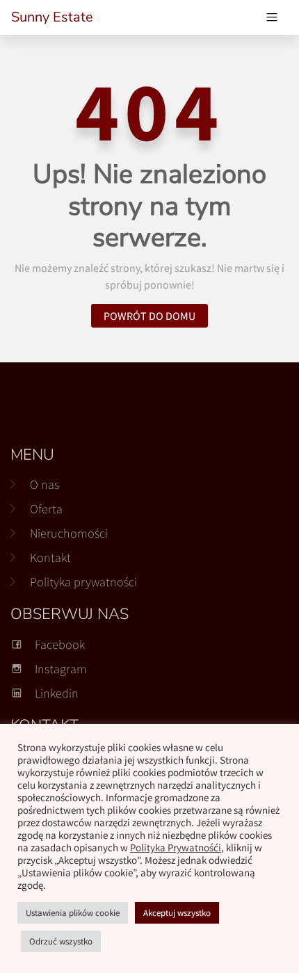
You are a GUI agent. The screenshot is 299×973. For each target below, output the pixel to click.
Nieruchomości (69, 533)
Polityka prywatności (83, 582)
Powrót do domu (149, 316)
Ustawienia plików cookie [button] (73, 913)
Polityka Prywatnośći (175, 848)
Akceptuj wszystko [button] (177, 913)
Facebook (60, 644)
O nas (44, 484)
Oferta (46, 509)
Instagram (61, 669)
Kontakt (50, 557)
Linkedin (57, 693)
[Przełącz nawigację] (272, 17)
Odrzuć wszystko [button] (60, 941)
